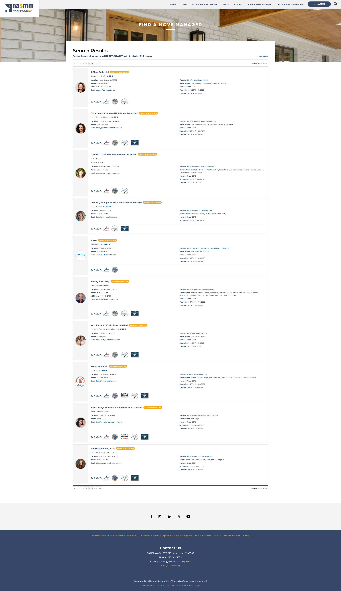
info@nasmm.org (170, 565)
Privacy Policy (147, 585)
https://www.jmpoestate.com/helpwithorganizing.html (208, 248)
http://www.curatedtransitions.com (201, 166)
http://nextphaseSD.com (197, 333)
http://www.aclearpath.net (197, 80)
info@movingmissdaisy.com (107, 299)
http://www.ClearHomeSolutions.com (201, 121)
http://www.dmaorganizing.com (199, 210)
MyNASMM (319, 3)
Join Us (217, 535)
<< (74, 64)
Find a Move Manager (259, 4)
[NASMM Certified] (115, 101)
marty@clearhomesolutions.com (109, 128)
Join (184, 4)
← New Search (262, 56)
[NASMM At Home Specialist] (124, 395)
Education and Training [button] (204, 4)
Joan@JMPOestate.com (106, 255)
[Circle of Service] (124, 101)
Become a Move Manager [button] (290, 4)
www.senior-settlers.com (197, 374)
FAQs (226, 4)
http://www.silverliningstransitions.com (202, 415)
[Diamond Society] (134, 142)
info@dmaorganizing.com (106, 217)
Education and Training (236, 535)
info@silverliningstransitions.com (109, 422)
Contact (238, 4)
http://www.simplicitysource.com (200, 456)
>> (100, 64)
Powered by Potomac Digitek (186, 585)
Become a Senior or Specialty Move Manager (165, 535)
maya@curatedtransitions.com (108, 173)
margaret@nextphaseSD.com (108, 340)
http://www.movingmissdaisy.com (200, 289)
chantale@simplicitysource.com (108, 463)
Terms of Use (163, 585)
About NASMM (202, 535)
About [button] (172, 4)
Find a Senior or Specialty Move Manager (114, 535)
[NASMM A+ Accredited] (100, 101)
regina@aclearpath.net (105, 90)
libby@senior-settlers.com (106, 381)
